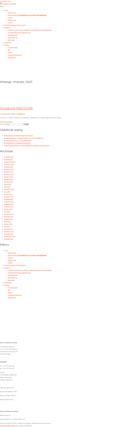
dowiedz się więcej (6, 122)
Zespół (10, 22)
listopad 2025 (8, 159)
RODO (10, 52)
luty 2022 (7, 211)
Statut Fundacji (27, 15)
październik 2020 (9, 236)
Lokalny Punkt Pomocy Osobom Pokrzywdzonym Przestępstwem (30, 30)
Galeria (10, 18)
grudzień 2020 (9, 231)
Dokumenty (12, 57)
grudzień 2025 (9, 157)
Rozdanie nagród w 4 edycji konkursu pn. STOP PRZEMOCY (24, 138)
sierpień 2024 (8, 172)
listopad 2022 (8, 199)
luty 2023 (7, 192)
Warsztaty (11, 40)
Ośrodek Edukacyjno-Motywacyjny (19, 32)
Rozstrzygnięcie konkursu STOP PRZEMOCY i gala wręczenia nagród (26, 145)
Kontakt (6, 45)
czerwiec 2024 (9, 174)
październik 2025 (9, 162)
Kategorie (7, 27)
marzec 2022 (8, 209)
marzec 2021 (8, 224)
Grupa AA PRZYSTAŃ (16, 108)
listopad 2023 (8, 179)
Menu (2, 6)
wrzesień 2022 (9, 202)
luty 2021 (7, 226)
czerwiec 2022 (9, 204)
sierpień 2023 (8, 182)
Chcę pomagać (13, 47)
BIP (9, 50)
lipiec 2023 (7, 184)
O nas (6, 10)
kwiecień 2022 (9, 207)
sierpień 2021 (8, 219)
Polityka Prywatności (15, 55)
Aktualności (8, 42)
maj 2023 (7, 187)
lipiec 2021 (7, 221)
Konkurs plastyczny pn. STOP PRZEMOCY (17, 140)
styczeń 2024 (8, 177)
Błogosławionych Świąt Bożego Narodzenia (18, 135)
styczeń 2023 (8, 194)
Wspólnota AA (12, 37)
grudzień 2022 (9, 197)
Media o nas (12, 20)
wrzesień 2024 (9, 169)
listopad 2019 (8, 239)
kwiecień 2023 (9, 189)
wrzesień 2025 (9, 164)
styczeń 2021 (8, 229)
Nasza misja (12, 13)
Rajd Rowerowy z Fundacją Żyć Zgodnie (17, 143)
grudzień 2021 (9, 214)
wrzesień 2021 (9, 216)
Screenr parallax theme (7, 426)
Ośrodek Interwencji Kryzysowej (14, 25)
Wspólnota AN (12, 35)
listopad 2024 (8, 167)
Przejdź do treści (5, 1)
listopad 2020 (8, 234)
